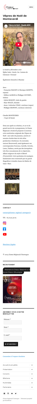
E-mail (7, 335)
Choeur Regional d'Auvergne (11, 398)
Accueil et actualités (10, 365)
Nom (6, 327)
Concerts (6, 374)
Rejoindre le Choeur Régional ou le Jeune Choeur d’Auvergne (16, 271)
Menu (31, 7)
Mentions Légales (9, 244)
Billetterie (6, 378)
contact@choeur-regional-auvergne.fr (17, 212)
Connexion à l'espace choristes (14, 356)
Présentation (7, 369)
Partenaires (7, 387)
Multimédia (7, 383)
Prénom (7, 319)
